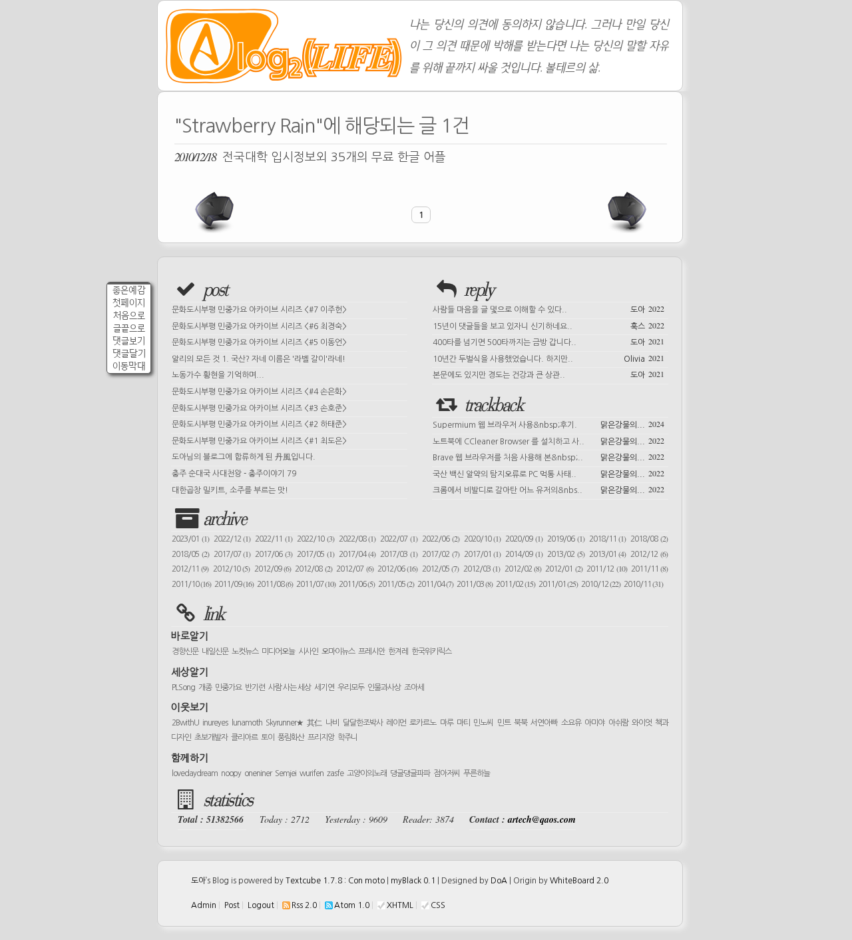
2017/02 (440, 554)
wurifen (311, 773)
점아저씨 (446, 773)
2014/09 (523, 554)
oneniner (258, 773)
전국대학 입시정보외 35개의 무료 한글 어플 (310, 157)
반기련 (255, 688)
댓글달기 (129, 353)
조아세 (414, 688)
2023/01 (190, 539)
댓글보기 (128, 340)
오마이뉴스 (338, 652)
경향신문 (185, 652)
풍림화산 (291, 737)
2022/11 (273, 539)
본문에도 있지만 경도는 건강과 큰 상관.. (548, 373)
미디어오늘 (278, 652)
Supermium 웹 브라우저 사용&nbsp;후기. (548, 423)
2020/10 (482, 539)
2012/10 (231, 569)
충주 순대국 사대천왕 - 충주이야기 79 (234, 474)
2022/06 (440, 539)
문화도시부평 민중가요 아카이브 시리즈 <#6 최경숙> (259, 326)
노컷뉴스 (245, 652)
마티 (463, 723)
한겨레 (398, 652)
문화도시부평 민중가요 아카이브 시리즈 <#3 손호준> (259, 408)
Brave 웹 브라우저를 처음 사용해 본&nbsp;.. (548, 456)
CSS (438, 905)
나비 (332, 723)
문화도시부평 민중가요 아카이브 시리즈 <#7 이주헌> (259, 310)
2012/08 (313, 569)
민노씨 (483, 723)
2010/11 (643, 584)
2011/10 (191, 584)
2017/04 (357, 554)
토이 (267, 737)
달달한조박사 (363, 723)
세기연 (324, 688)
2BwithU (185, 723)
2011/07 (315, 584)
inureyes (215, 723)
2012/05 (440, 569)
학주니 (347, 737)
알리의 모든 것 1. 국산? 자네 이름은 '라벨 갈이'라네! (258, 359)
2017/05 (315, 554)
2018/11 (607, 539)
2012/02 (523, 569)
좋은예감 (129, 290)
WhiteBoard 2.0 (579, 881)
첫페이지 (128, 302)
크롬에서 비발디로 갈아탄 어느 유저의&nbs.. (548, 489)
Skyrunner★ (285, 723)
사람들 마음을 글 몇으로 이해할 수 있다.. (548, 308)
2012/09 (272, 569)
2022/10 (315, 539)
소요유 (571, 723)
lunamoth (247, 723)
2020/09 (523, 539)
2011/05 (396, 584)
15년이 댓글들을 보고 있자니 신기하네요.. (548, 325)
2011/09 (234, 584)
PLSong (183, 688)
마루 (446, 723)
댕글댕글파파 (410, 773)
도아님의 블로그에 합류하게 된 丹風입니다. (244, 457)
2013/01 (607, 554)
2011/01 (558, 584)
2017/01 (482, 554)
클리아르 (244, 737)
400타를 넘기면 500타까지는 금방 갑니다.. (548, 341)
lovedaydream (195, 773)
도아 (198, 881)
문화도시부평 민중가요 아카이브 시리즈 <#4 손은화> (259, 392)
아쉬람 (618, 723)
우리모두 (350, 688)
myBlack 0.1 (413, 881)
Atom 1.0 (351, 905)
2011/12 (606, 569)
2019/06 (565, 539)
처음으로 (129, 315)
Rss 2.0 (304, 905)
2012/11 (190, 569)
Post (232, 905)
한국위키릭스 (431, 652)
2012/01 (563, 569)
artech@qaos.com (542, 819)
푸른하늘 (476, 773)
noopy (231, 773)
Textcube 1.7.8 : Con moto (335, 881)
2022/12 (232, 539)
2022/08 (357, 539)
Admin (203, 905)
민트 (504, 723)
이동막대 (129, 366)
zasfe (335, 773)
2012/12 (649, 554)
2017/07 (232, 554)
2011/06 (357, 584)
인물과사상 (384, 688)
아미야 (594, 723)
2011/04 (435, 584)
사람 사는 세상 (289, 688)
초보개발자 (211, 737)
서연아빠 (544, 723)
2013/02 (565, 554)
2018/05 (190, 554)
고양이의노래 (367, 773)
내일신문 (215, 652)
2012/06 (397, 569)
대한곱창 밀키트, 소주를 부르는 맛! (230, 490)
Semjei (285, 773)
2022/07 (398, 539)
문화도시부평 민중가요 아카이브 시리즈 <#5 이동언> (259, 342)
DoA (499, 881)
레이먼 (396, 723)
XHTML (400, 905)
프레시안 (371, 652)
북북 (520, 723)
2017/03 (398, 554)
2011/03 (475, 584)
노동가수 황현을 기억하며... (218, 375)
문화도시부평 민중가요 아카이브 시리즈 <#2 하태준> (259, 424)
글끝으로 (129, 328)
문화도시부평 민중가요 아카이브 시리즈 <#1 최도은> (259, 441)
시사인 (308, 652)
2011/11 (649, 569)
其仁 (314, 723)
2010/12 (600, 584)
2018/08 (649, 539)
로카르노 (422, 723)
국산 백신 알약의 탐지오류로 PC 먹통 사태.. (548, 473)
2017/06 (273, 554)
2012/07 (354, 569)
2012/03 (481, 569)
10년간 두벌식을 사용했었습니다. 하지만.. (548, 357)
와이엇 (642, 723)
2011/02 (515, 584)
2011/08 (275, 584)
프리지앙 (321, 737)
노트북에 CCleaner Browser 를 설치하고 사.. (548, 440)
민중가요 (228, 688)
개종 (205, 688)
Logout (261, 905)
